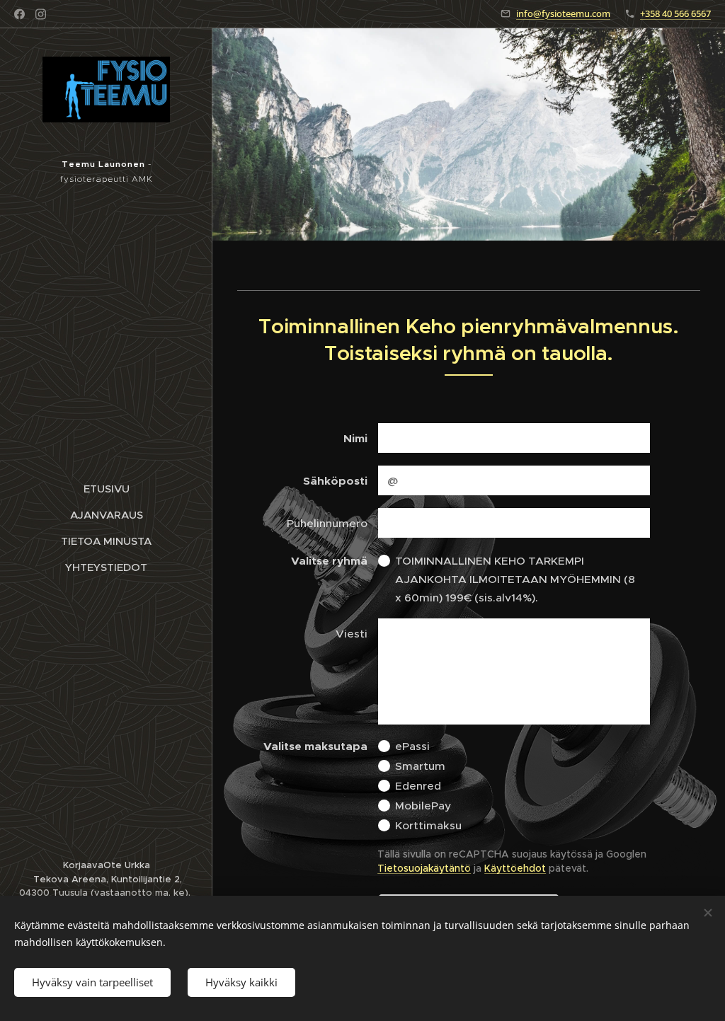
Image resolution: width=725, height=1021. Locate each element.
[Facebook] (19, 14)
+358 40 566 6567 (675, 13)
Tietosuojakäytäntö (424, 868)
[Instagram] (41, 14)
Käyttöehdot (515, 868)
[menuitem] (106, 488)
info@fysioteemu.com (563, 13)
